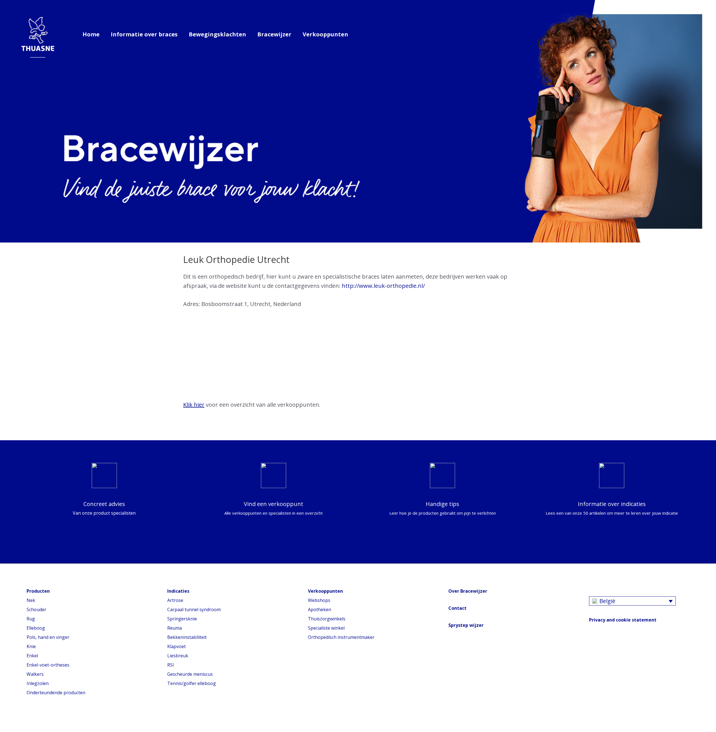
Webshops (319, 600)
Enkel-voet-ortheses (48, 665)
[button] (361, 34)
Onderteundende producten (56, 692)
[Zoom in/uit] (43, 719)
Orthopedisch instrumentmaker (341, 637)
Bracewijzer (274, 34)
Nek (31, 600)
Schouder (36, 609)
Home (91, 34)
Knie (31, 646)
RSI (170, 665)
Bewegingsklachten (217, 34)
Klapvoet (176, 646)
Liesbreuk (177, 656)
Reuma (174, 628)
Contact (457, 608)
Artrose (175, 600)
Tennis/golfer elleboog (191, 683)
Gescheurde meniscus (190, 674)
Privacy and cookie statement (622, 620)
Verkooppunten (325, 34)
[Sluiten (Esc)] (5, 719)
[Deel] (18, 719)
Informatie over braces (144, 34)
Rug (31, 619)
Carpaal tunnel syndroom (194, 609)
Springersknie (182, 619)
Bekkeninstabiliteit (187, 637)
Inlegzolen (38, 683)
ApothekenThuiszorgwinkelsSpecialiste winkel (326, 618)
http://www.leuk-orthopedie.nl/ (383, 285)
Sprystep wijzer (466, 625)
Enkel (32, 656)
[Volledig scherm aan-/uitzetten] (30, 719)
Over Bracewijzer (467, 591)
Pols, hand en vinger (48, 637)
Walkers (35, 674)
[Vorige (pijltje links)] (5, 729)
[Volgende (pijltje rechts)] (18, 729)
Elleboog (36, 628)
